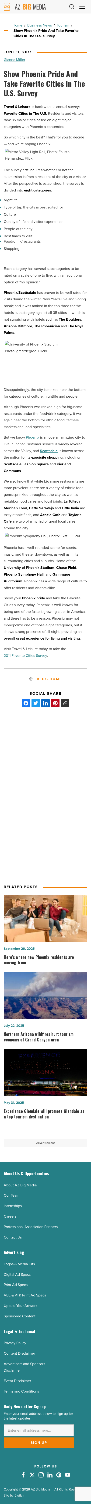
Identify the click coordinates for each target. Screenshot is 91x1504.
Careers (10, 1216)
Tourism (63, 25)
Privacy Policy (15, 1343)
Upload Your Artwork (20, 1305)
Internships (13, 1206)
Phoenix (32, 437)
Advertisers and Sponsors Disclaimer (24, 1367)
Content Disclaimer (19, 1353)
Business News (39, 25)
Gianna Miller (14, 59)
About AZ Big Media (20, 1185)
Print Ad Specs (16, 1284)
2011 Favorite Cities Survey (25, 655)
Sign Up (39, 1442)
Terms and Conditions (21, 1391)
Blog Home (49, 679)
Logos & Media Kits (19, 1264)
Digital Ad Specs (17, 1274)
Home (17, 25)
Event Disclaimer (17, 1380)
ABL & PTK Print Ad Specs (25, 1295)
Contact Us (13, 1237)
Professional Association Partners (31, 1226)
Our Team (11, 1195)
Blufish (19, 1495)
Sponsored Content (19, 1316)
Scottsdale (49, 450)
